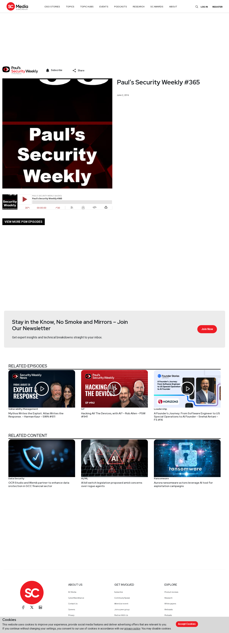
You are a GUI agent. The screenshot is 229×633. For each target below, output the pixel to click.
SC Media (72, 592)
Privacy (71, 615)
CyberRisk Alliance (76, 598)
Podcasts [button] (120, 6)
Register (217, 7)
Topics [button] (70, 6)
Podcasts (168, 615)
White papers (170, 603)
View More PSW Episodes (23, 221)
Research (168, 598)
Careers (71, 609)
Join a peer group (122, 609)
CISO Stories (52, 6)
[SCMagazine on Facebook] (23, 607)
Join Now (207, 329)
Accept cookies (187, 624)
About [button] (173, 6)
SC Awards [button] (156, 6)
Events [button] (103, 6)
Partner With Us (121, 615)
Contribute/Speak (122, 598)
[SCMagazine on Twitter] (32, 607)
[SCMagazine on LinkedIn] (40, 607)
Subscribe (118, 592)
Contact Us (72, 603)
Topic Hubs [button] (87, 6)
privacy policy (132, 628)
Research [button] (139, 6)
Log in (204, 7)
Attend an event (121, 603)
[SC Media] (17, 6)
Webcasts (168, 609)
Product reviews (171, 592)
